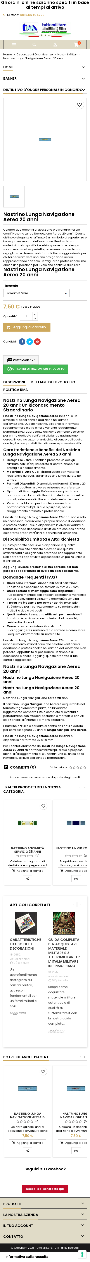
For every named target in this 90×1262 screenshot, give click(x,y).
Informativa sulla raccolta (26, 1256)
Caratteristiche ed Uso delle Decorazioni (25, 944)
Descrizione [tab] (14, 382)
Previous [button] (73, 904)
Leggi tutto (18, 1013)
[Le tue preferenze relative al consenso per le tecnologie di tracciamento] (82, 1254)
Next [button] (80, 904)
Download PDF (21, 360)
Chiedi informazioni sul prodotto (35, 369)
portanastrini (56, 758)
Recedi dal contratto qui (45, 1189)
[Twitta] (29, 341)
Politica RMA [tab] (15, 389)
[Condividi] (22, 341)
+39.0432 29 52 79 (31, 15)
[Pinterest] (37, 341)
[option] (26, 967)
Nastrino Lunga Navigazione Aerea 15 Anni (27, 1117)
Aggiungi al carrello (26, 327)
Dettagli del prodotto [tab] (53, 382)
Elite (20, 432)
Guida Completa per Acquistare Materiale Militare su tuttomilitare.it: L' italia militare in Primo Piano (64, 952)
